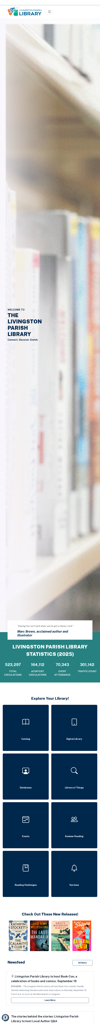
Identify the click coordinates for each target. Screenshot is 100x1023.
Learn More (50, 1000)
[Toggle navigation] (49, 11)
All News (82, 963)
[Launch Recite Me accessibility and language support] (5, 1017)
